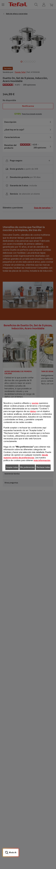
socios (35, 403)
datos (33, 411)
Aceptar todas (12, 467)
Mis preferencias (27, 467)
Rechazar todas (43, 467)
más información (42, 460)
